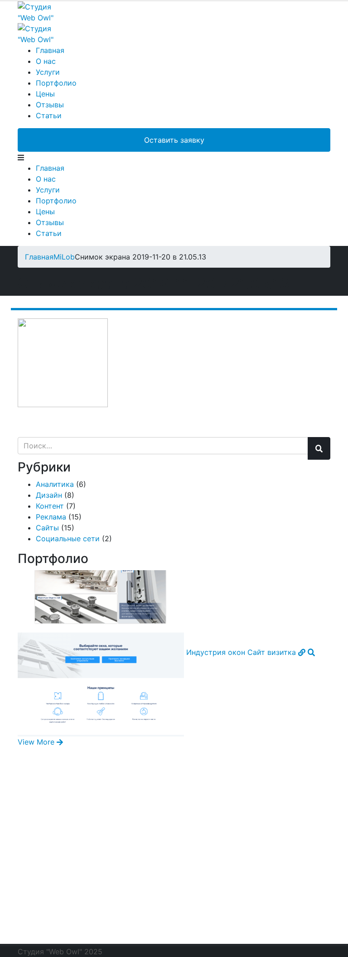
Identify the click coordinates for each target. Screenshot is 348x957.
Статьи (49, 115)
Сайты (47, 527)
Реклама (51, 516)
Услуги (48, 72)
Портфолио (56, 82)
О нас (46, 61)
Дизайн (49, 495)
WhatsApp (59, 870)
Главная (50, 50)
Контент (50, 505)
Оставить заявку (174, 139)
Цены (45, 93)
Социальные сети (68, 538)
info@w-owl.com (76, 931)
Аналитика (55, 484)
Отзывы (50, 104)
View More (37, 741)
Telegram (56, 813)
